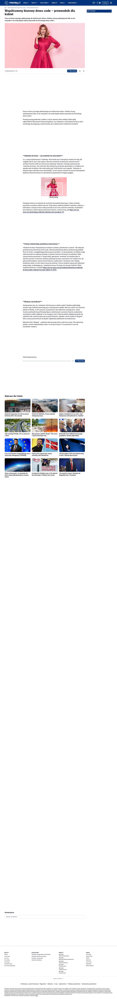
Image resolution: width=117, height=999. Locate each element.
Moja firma (44, 3)
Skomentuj (73, 71)
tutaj (37, 995)
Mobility (54, 3)
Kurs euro (6, 958)
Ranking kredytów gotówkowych (66, 959)
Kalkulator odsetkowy (37, 960)
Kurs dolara (7, 962)
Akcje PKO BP (89, 956)
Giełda (25, 3)
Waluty (34, 3)
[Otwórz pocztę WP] (93, 2)
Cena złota (88, 954)
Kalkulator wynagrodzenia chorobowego (41, 954)
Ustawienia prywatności (88, 984)
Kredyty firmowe (62, 969)
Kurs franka (7, 960)
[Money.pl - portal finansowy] (16, 2)
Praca (62, 3)
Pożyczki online (62, 966)
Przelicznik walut (8, 963)
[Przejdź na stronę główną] (6, 4)
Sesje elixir (88, 960)
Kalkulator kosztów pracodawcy (39, 956)
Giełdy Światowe (90, 965)
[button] (99, 3)
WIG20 (87, 958)
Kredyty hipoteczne (63, 962)
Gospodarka (72, 3)
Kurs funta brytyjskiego (9, 965)
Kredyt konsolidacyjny (64, 956)
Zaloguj (105, 3)
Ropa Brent (88, 963)
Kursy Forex (89, 962)
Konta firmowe (62, 973)
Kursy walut (7, 956)
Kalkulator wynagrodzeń (37, 958)
